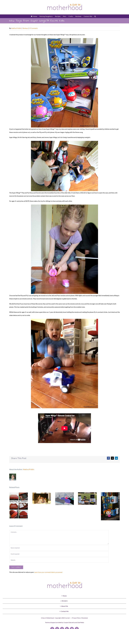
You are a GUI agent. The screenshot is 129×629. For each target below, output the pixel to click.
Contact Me (64, 611)
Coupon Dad (67, 622)
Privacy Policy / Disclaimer (80, 618)
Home (65, 596)
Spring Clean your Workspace (18, 505)
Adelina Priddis (16, 28)
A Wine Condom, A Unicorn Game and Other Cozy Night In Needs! (87, 498)
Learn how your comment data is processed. (48, 572)
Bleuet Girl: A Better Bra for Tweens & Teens (64, 498)
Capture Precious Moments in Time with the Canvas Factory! (41, 498)
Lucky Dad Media (79, 622)
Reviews (25, 28)
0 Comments (33, 28)
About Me (64, 606)
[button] (95, 16)
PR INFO (65, 601)
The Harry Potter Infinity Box (110, 506)
